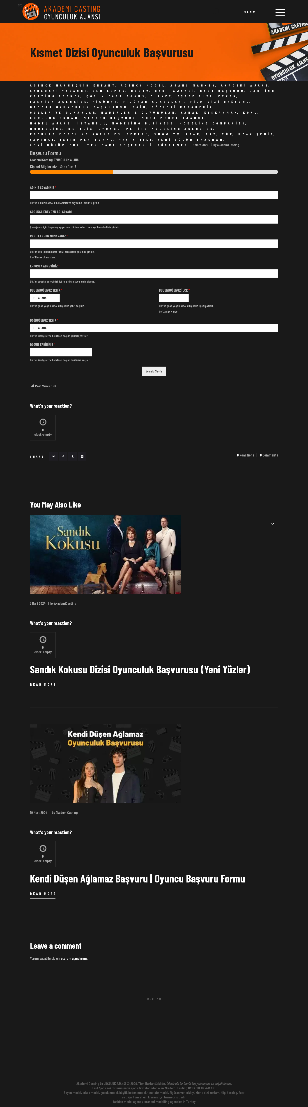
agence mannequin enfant (73, 85)
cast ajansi (175, 91)
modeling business (143, 123)
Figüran (106, 101)
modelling (47, 129)
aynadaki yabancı (59, 91)
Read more (43, 684)
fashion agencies (59, 101)
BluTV (140, 91)
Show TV (167, 134)
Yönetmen (173, 145)
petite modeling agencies (170, 129)
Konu (251, 112)
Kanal (190, 112)
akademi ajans (245, 85)
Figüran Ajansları (154, 101)
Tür (228, 134)
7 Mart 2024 (38, 603)
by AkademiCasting (226, 145)
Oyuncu (110, 129)
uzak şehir (256, 134)
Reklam (138, 134)
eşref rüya (195, 96)
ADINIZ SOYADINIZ (43, 187)
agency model (143, 85)
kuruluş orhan (54, 118)
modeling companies (212, 123)
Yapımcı (42, 139)
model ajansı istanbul (68, 123)
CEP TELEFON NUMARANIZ (49, 236)
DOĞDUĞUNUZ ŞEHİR (44, 320)
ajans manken (193, 85)
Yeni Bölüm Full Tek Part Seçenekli (91, 145)
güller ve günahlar (63, 112)
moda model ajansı (173, 118)
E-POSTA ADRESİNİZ (45, 266)
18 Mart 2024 (200, 145)
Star (193, 134)
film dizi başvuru (220, 101)
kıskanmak (221, 112)
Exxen (227, 96)
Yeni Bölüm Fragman (191, 139)
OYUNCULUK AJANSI (201, 1088)
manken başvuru (110, 118)
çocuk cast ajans (116, 96)
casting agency (56, 96)
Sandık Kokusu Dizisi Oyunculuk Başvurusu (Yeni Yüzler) (140, 669)
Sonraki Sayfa (154, 371)
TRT (211, 134)
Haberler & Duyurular (138, 112)
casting (263, 91)
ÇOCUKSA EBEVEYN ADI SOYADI (51, 211)
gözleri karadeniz (183, 107)
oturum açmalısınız (74, 958)
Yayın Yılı (136, 139)
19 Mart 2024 (38, 812)
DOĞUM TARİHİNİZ (42, 344)
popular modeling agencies (76, 134)
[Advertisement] (154, 1042)
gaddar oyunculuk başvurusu (79, 107)
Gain (140, 107)
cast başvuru (222, 91)
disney (162, 96)
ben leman (109, 91)
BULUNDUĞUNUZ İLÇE (174, 290)
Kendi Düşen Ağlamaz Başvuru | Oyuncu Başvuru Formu (137, 878)
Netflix (81, 129)
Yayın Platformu (87, 139)
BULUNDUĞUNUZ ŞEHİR (46, 290)
